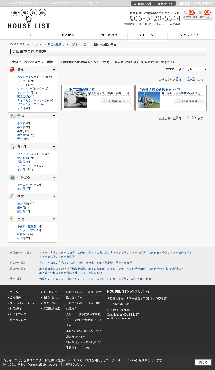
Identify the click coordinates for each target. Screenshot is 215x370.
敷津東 (90, 262)
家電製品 (22, 96)
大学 (20, 138)
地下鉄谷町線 (96, 268)
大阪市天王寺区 (158, 252)
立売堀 (62, 262)
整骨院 (21, 211)
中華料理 (22, 158)
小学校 (21, 123)
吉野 (80, 262)
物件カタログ (18, 319)
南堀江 (51, 262)
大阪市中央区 (47, 252)
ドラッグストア (26, 104)
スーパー (22, 80)
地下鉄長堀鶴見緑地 (73, 268)
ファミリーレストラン (31, 154)
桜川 (72, 262)
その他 (21, 108)
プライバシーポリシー (23, 303)
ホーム (14, 291)
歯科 (20, 207)
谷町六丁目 (87, 278)
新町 (99, 262)
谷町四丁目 (57, 278)
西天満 (128, 262)
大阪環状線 (155, 268)
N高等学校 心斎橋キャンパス (160, 89)
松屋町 (43, 278)
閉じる (203, 362)
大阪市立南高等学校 (80, 89)
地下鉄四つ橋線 (48, 272)
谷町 (42, 262)
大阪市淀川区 (118, 252)
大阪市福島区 (137, 252)
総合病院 (22, 203)
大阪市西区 (84, 252)
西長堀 (122, 278)
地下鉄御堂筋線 (48, 268)
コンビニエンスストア (31, 77)
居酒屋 (21, 161)
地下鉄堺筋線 (173, 268)
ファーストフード (28, 165)
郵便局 (21, 234)
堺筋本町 (72, 278)
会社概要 (15, 297)
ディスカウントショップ (32, 100)
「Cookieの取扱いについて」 (43, 364)
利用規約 (15, 308)
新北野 (109, 262)
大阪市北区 (101, 252)
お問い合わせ (51, 297)
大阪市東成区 (47, 256)
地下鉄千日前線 (136, 268)
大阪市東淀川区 (179, 252)
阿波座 (112, 278)
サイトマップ (18, 314)
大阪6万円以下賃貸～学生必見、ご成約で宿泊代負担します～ (84, 320)
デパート (22, 84)
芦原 (118, 262)
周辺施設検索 (51, 308)
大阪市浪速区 (66, 252)
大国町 (101, 278)
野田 (148, 278)
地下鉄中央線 (116, 268)
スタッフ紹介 (51, 303)
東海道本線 (95, 272)
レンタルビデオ (26, 230)
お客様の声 (50, 291)
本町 (140, 278)
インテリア (24, 92)
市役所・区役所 (26, 226)
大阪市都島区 (66, 256)
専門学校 (22, 135)
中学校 (21, 127)
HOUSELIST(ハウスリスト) (128, 291)
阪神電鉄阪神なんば (73, 272)
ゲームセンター (26, 184)
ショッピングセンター (31, 88)
